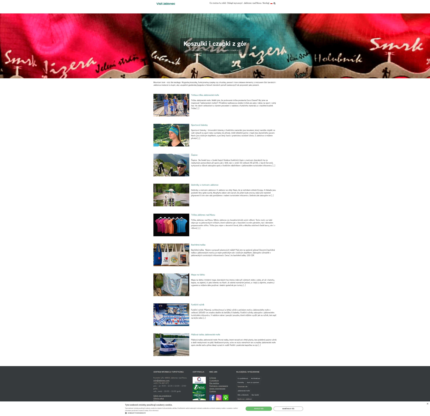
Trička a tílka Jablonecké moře (205, 95)
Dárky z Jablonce (211, 50)
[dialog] (215, 408)
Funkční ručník (197, 305)
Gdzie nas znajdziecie (162, 396)
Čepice (194, 155)
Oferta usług (158, 399)
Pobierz (156, 401)
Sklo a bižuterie (243, 395)
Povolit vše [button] (258, 409)
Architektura (255, 378)
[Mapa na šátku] (171, 284)
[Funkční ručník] (171, 314)
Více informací (153, 410)
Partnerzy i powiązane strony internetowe (218, 387)
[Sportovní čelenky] (171, 135)
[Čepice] (171, 165)
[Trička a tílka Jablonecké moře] (171, 105)
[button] (274, 3)
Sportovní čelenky (199, 125)
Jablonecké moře (244, 391)
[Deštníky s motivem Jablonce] (171, 195)
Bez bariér (255, 395)
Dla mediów (214, 383)
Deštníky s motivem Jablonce (204, 185)
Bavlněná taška (198, 245)
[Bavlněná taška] (171, 255)
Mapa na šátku (198, 275)
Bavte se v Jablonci (245, 399)
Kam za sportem (253, 382)
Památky (241, 382)
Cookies (212, 391)
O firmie (212, 378)
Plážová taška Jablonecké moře (205, 335)
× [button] (427, 404)
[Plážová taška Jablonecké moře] (171, 344)
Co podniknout (243, 378)
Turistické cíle (242, 387)
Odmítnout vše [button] (288, 409)
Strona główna (195, 50)
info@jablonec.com (161, 381)
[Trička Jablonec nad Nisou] (171, 225)
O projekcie (214, 381)
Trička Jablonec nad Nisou (203, 215)
